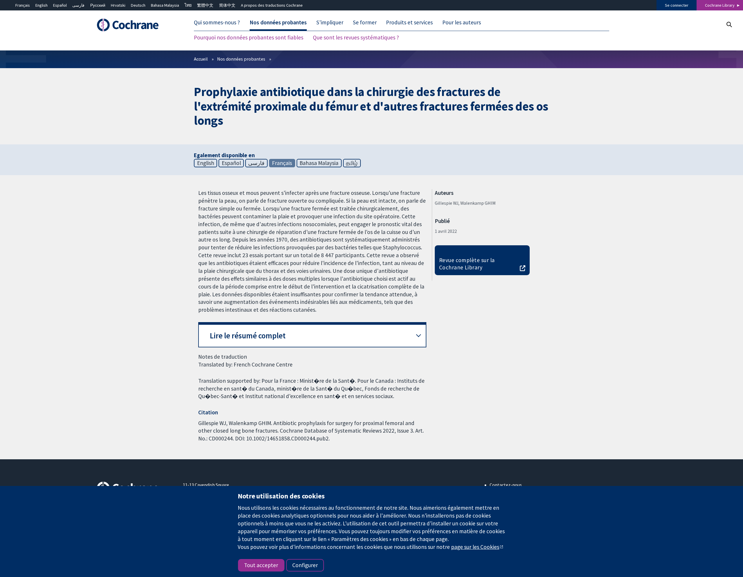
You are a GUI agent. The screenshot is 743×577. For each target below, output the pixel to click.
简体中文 (227, 5)
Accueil (201, 59)
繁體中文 (205, 5)
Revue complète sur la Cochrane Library (467, 264)
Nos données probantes (241, 59)
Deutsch (138, 5)
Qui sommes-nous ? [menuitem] (217, 22)
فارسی (78, 5)
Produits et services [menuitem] (409, 22)
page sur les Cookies (475, 546)
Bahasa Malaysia (165, 5)
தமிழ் (352, 162)
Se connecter (676, 5)
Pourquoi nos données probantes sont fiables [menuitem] (248, 37)
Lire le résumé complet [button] (248, 335)
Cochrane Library (720, 5)
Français (22, 5)
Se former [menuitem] (365, 22)
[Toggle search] (729, 24)
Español (60, 5)
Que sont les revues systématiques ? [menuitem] (356, 37)
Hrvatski (118, 5)
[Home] (135, 25)
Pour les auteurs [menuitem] (461, 22)
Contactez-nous (506, 485)
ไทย (188, 5)
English (41, 5)
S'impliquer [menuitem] (329, 22)
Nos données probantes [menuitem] (278, 22)
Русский (97, 5)
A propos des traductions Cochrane (272, 5)
